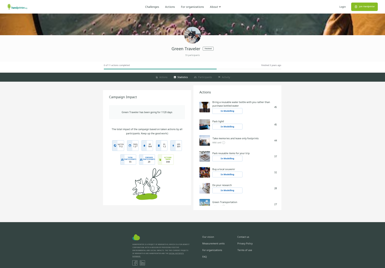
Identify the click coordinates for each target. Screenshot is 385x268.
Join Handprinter (367, 6)
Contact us (243, 237)
